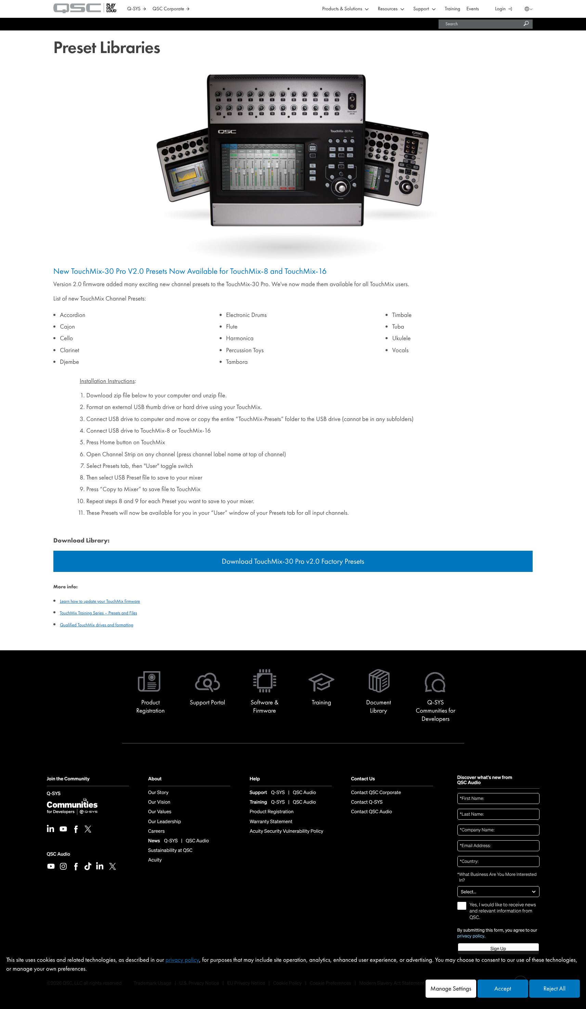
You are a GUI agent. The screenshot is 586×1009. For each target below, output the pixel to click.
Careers (156, 831)
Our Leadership (164, 822)
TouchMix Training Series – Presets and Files (98, 613)
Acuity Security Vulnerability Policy (287, 831)
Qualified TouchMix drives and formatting (96, 625)
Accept (502, 989)
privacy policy (471, 936)
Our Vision (159, 802)
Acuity (155, 860)
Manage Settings (450, 989)
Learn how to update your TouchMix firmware (100, 601)
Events (473, 9)
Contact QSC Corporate (376, 793)
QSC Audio (58, 854)
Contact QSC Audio (371, 812)
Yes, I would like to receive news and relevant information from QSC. (503, 911)
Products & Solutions (342, 9)
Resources (388, 9)
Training (452, 9)
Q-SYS (54, 794)
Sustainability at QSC (170, 850)
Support (421, 9)
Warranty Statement (271, 822)
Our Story (158, 793)
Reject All (554, 989)
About (154, 779)
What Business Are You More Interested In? (497, 877)
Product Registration (272, 812)
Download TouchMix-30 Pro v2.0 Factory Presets (293, 561)
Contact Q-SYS (366, 802)
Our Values (159, 812)
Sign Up (498, 948)
